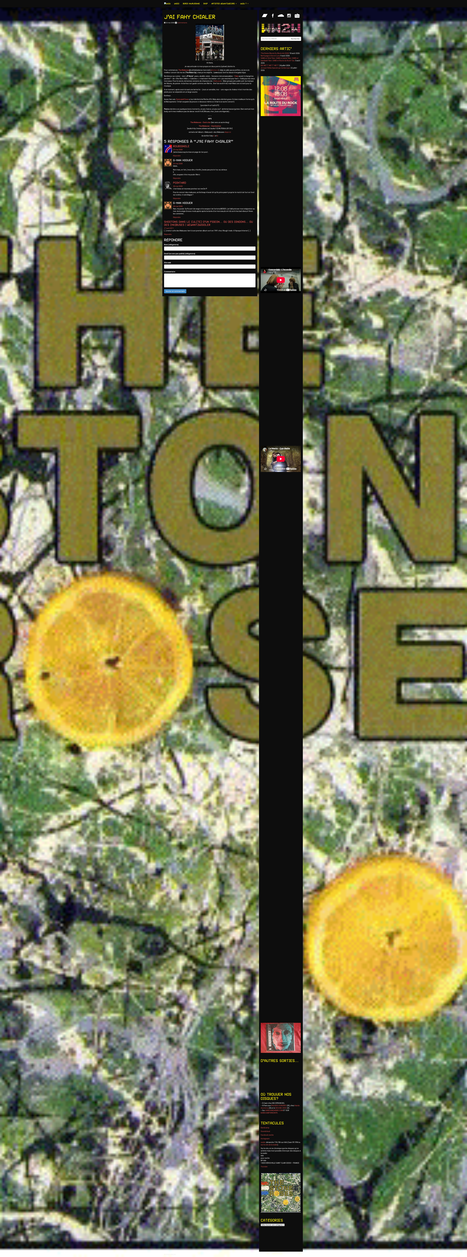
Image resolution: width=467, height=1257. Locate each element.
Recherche (295, 39)
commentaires (181, 23)
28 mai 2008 (178, 186)
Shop (205, 4)
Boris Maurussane (191, 4)
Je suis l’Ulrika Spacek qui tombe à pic (275, 68)
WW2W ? (243, 4)
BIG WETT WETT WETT (270, 65)
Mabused (217, 81)
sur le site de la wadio (269, 1145)
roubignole (181, 146)
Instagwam (265, 1139)
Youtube (264, 1167)
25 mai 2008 (178, 150)
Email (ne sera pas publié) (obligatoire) (179, 254)
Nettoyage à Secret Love (270, 56)
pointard (179, 183)
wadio (263, 1142)
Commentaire (169, 272)
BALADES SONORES (279, 1106)
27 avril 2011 (169, 228)
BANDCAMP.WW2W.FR (269, 1113)
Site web (167, 263)
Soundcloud (265, 1131)
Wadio (176, 4)
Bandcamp (265, 1128)
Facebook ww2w (267, 1135)
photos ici (215, 70)
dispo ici (228, 132)
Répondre (177, 156)
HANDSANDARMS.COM (274, 1110)
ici (214, 136)
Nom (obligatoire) (171, 245)
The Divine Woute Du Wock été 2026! (275, 53)
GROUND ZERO (281, 1108)
